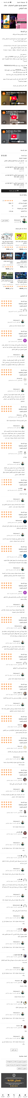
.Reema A (19, 778)
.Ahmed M (19, 378)
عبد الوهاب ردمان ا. (17, 693)
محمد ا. (19, 856)
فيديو (20, 1062)
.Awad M (20, 725)
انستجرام (24, 1065)
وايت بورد (3, 245)
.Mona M (20, 746)
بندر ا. (21, 310)
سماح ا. (20, 555)
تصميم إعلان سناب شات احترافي (21, 242)
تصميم (25, 265)
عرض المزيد (14, 1050)
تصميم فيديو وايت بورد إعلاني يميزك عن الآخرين (7, 242)
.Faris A (19, 1002)
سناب (8, 1065)
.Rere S (20, 592)
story (12, 1065)
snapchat (17, 1065)
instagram (9, 1062)
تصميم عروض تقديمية (22, 266)
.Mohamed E (19, 521)
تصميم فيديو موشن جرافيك (8, 262)
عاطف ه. (18, 929)
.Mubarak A (19, 663)
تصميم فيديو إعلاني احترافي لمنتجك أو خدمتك (22, 282)
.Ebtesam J (19, 415)
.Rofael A (20, 340)
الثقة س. (20, 488)
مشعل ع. (20, 452)
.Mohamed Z (17, 220)
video (15, 1062)
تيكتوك (19, 1069)
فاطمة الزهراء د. (17, 955)
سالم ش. (18, 832)
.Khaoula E (18, 981)
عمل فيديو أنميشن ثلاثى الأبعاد (7, 281)
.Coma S (18, 1026)
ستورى (24, 1069)
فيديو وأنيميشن (23, 245)
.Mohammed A (18, 626)
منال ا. (20, 811)
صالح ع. (19, 879)
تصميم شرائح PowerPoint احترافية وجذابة (22, 262)
